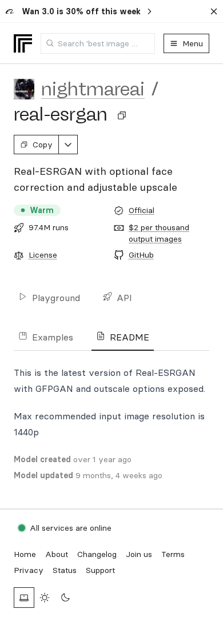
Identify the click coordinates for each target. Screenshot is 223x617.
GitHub (141, 255)
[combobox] (97, 43)
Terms (173, 554)
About (56, 554)
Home (25, 554)
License (43, 255)
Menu (192, 43)
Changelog (97, 554)
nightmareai (93, 89)
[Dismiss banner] (214, 11)
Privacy (28, 570)
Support (100, 570)
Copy (43, 144)
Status (65, 570)
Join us (139, 554)
